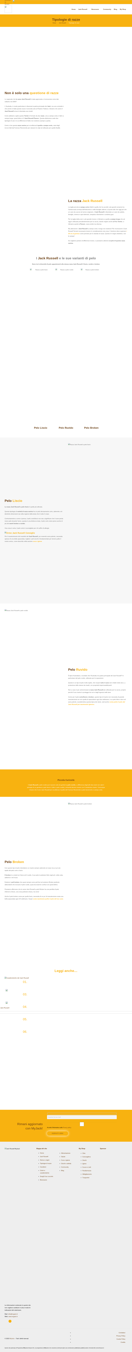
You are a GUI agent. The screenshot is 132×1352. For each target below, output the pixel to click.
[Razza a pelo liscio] (40, 345)
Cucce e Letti (86, 1167)
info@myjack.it (13, 1314)
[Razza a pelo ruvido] (66, 345)
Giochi (84, 1160)
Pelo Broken (91, 427)
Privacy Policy (120, 1336)
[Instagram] (10, 1321)
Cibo (83, 1153)
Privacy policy (67, 1127)
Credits (123, 1342)
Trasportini (85, 1177)
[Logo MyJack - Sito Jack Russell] (18, 1224)
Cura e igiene (65, 1160)
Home (42, 1153)
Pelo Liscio (40, 427)
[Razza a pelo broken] (91, 345)
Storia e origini (44, 1160)
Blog (62, 1170)
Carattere (43, 1167)
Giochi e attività (66, 1163)
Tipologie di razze (45, 1163)
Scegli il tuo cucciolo (46, 1176)
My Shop (82, 1148)
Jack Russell (44, 1156)
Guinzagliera (86, 1157)
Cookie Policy (121, 1339)
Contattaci (122, 1332)
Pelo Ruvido (66, 427)
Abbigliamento (87, 1174)
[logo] (8, 9)
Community (65, 1167)
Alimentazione (65, 1153)
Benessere (43, 1180)
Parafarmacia (86, 1170)
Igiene (84, 1163)
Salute (63, 1156)
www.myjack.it (13, 1316)
